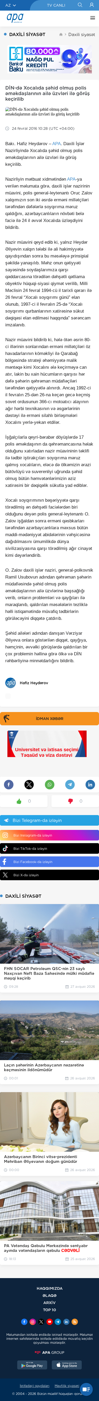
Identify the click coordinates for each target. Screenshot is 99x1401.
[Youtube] (49, 1322)
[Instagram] (33, 1322)
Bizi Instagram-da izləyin (32, 835)
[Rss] (75, 1322)
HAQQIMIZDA (50, 1288)
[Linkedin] (66, 1322)
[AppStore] (67, 1365)
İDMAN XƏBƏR (49, 719)
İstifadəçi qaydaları (34, 1386)
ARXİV (49, 1302)
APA (56, 143)
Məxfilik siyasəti (67, 1386)
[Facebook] (24, 1322)
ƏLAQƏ (49, 1295)
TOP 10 (49, 1309)
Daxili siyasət (81, 34)
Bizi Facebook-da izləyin (32, 862)
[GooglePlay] (32, 1365)
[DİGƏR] (91, 18)
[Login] (92, 5)
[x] (41, 1322)
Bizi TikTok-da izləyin (30, 849)
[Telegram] (58, 1322)
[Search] (79, 5)
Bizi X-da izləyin (26, 875)
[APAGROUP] (49, 1352)
